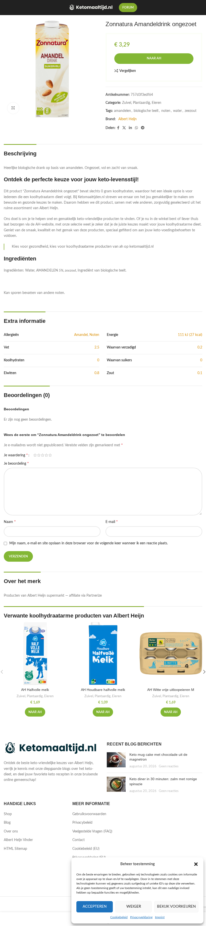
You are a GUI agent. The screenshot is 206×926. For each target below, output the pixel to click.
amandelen (122, 111)
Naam (10, 522)
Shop (8, 814)
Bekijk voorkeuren (176, 906)
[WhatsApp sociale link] (136, 127)
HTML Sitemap (15, 849)
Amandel (81, 335)
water (177, 111)
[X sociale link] (124, 127)
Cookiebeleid (119, 917)
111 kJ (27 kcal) (190, 335)
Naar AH (154, 58)
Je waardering (16, 455)
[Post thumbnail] (116, 760)
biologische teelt (146, 111)
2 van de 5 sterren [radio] (39, 455)
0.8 (96, 373)
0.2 (199, 347)
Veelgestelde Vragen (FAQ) (92, 831)
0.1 (199, 373)
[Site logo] (91, 7)
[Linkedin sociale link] (130, 127)
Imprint (160, 917)
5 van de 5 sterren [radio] (50, 455)
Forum (128, 7)
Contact (78, 840)
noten (165, 111)
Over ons (11, 831)
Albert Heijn (127, 119)
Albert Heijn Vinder (18, 840)
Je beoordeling (16, 463)
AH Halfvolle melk (35, 690)
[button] (195, 864)
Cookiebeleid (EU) (85, 849)
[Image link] (51, 748)
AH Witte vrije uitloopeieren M (170, 690)
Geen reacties (169, 766)
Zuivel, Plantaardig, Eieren (141, 103)
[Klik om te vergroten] (13, 108)
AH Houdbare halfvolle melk (103, 690)
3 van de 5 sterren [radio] (42, 455)
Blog (7, 822)
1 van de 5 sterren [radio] (35, 455)
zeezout (190, 111)
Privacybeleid (82, 822)
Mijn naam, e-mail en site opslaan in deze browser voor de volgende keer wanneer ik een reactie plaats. (88, 543)
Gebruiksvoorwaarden (89, 814)
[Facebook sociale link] (118, 127)
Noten (94, 335)
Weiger (133, 906)
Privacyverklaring (141, 917)
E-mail (112, 522)
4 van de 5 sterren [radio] (46, 455)
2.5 (96, 347)
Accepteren (95, 906)
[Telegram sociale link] (142, 127)
